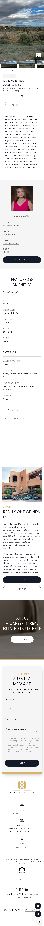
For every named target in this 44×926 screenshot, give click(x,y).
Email (7, 709)
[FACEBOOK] (22, 881)
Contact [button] (22, 589)
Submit (22, 763)
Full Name (9, 699)
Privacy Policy (32, 910)
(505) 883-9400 (22, 847)
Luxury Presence (22, 897)
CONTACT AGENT (22, 260)
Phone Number (11, 719)
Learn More (22, 580)
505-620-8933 (10, 234)
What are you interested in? (18, 729)
